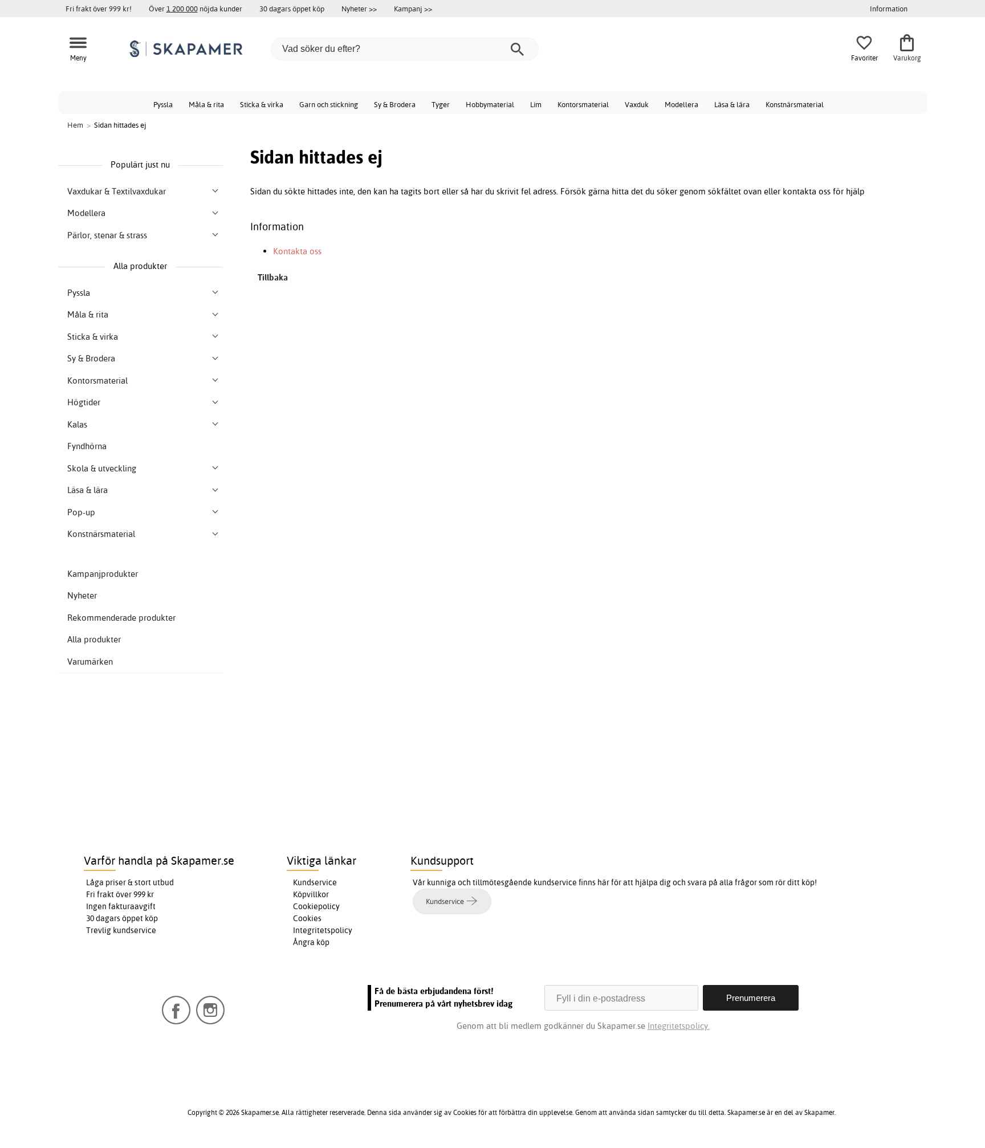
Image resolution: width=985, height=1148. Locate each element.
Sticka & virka (261, 104)
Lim (536, 104)
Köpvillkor (311, 894)
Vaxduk (637, 104)
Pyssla (163, 104)
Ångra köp (311, 942)
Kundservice (315, 882)
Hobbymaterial (490, 104)
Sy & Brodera (395, 104)
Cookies (307, 918)
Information (888, 8)
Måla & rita (206, 104)
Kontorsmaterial (583, 104)
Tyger (441, 104)
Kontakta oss (297, 251)
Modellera (681, 104)
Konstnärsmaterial (795, 104)
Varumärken (90, 661)
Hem (75, 124)
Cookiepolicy (316, 906)
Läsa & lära (732, 104)
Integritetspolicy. (679, 1025)
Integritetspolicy (322, 930)
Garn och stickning (328, 104)
